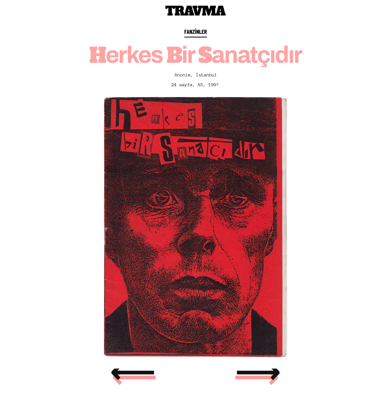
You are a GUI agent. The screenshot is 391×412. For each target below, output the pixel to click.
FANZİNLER (195, 31)
